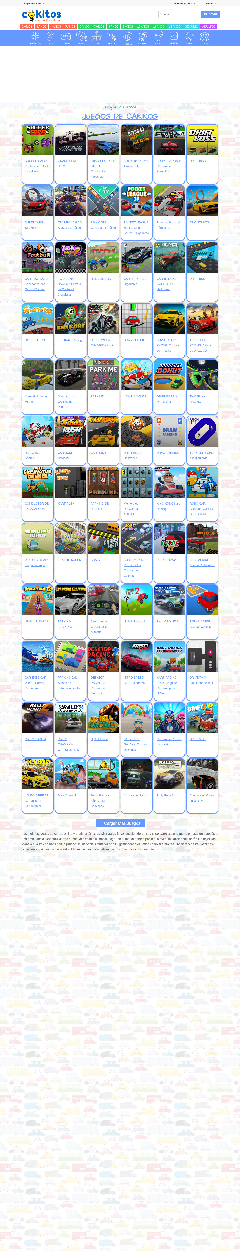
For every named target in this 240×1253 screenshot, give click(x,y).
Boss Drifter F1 (68, 795)
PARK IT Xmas (166, 560)
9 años (128, 26)
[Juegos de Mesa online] (204, 38)
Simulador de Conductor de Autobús (99, 627)
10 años (143, 26)
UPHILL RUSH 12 (36, 621)
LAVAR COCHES (135, 396)
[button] (120, 823)
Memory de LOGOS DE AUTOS (131, 509)
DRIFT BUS (197, 278)
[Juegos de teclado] (66, 38)
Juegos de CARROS (120, 116)
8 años (113, 26)
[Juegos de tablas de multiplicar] (51, 38)
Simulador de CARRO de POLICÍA (66, 402)
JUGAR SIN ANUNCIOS (183, 3)
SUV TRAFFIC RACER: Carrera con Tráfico (168, 345)
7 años (99, 26)
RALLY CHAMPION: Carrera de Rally (68, 744)
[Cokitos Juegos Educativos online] (43, 15)
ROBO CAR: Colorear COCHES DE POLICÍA (202, 509)
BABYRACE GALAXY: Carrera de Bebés (135, 744)
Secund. (191, 26)
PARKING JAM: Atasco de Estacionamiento (69, 683)
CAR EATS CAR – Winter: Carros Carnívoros (37, 683)
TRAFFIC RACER (69, 560)
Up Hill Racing (100, 739)
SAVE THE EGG (35, 340)
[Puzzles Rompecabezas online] (189, 38)
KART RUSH (66, 503)
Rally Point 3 (165, 795)
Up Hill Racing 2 (134, 621)
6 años (85, 26)
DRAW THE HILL (135, 340)
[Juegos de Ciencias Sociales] (128, 38)
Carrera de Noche (135, 795)
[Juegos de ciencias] (112, 38)
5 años (70, 26)
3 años (41, 26)
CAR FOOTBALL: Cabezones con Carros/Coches (36, 284)
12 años (175, 26)
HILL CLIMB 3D (101, 278)
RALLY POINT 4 (35, 739)
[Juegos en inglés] (81, 38)
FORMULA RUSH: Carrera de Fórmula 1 (169, 166)
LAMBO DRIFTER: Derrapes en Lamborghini (37, 801)
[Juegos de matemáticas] (35, 38)
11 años (159, 26)
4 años (56, 26)
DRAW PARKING (168, 452)
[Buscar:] (179, 14)
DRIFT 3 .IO (198, 739)
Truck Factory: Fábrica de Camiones (100, 801)
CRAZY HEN (99, 560)
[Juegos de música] (158, 38)
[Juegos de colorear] (143, 38)
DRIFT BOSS (198, 161)
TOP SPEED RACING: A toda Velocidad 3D (200, 345)
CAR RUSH (98, 452)
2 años (27, 26)
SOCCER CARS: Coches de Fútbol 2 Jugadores (37, 166)
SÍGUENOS (211, 3)
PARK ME (97, 396)
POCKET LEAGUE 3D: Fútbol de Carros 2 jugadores (136, 228)
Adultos (209, 26)
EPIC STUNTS (199, 222)
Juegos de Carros (120, 107)
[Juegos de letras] (97, 38)
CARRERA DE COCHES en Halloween (166, 284)
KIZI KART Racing (70, 340)
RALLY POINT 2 (167, 621)
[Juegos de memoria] (174, 38)
